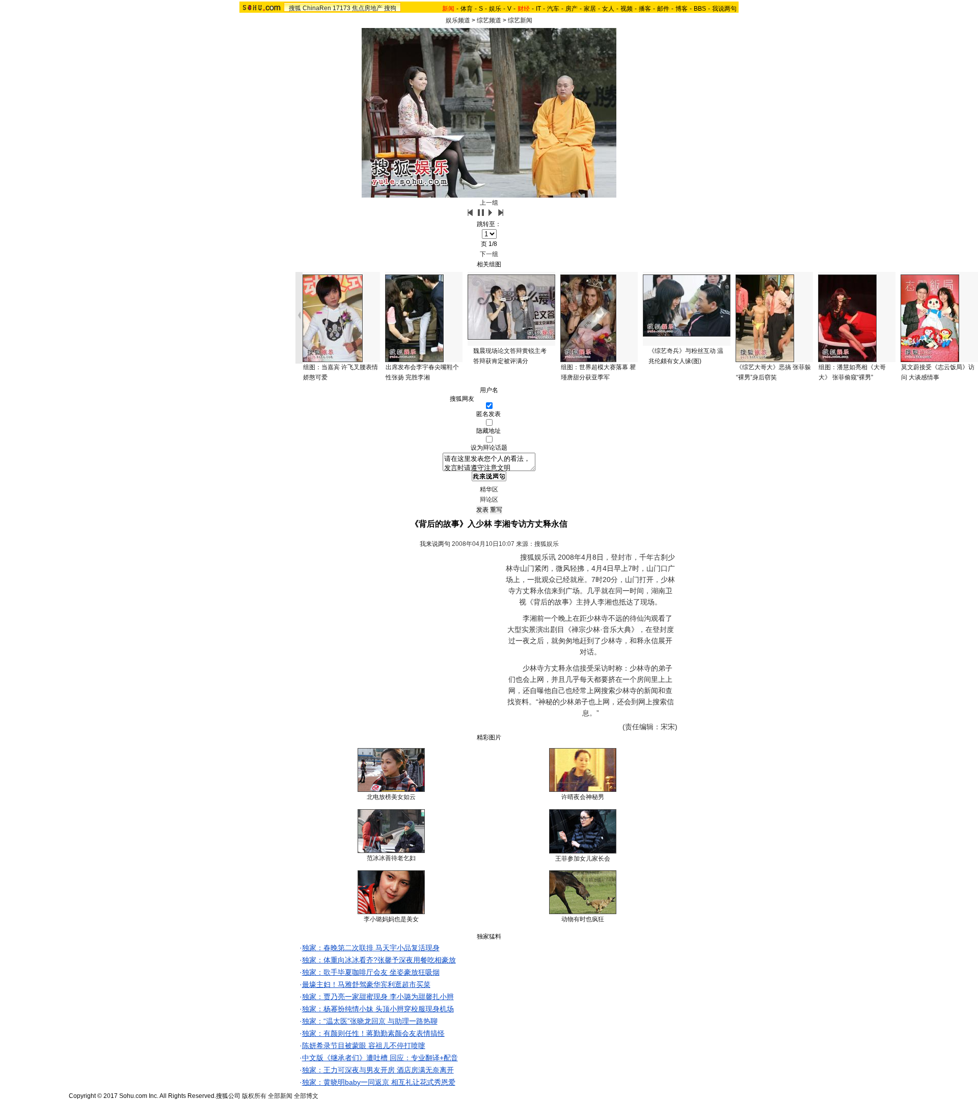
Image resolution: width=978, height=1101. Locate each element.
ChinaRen (317, 8)
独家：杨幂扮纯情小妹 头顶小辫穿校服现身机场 (378, 1009)
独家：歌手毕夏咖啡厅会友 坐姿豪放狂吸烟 (371, 972)
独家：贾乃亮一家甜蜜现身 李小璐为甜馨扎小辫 (378, 997)
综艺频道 (489, 20)
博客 (681, 8)
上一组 (489, 202)
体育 (466, 8)
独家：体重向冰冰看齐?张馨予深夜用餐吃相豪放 (379, 960)
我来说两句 (435, 543)
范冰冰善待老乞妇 (391, 858)
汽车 (553, 8)
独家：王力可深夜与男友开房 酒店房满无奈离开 (378, 1070)
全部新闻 (280, 1095)
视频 (626, 8)
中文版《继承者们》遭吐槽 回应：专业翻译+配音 (380, 1058)
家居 (590, 8)
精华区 (489, 489)
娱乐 (495, 8)
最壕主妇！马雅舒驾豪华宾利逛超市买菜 (366, 984)
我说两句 (724, 8)
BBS (700, 8)
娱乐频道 (458, 20)
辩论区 (489, 499)
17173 (341, 8)
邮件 (663, 8)
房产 (571, 8)
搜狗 (390, 8)
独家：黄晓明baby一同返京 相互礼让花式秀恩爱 (378, 1082)
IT (538, 8)
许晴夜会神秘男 (582, 797)
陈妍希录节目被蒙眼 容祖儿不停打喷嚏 (363, 1045)
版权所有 (254, 1095)
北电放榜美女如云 (391, 797)
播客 (645, 8)
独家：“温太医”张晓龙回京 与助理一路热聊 (370, 1021)
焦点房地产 (367, 8)
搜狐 (295, 8)
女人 (608, 8)
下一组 (489, 254)
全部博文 (306, 1095)
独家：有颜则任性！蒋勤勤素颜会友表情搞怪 (373, 1033)
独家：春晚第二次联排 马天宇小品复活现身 (371, 948)
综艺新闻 (520, 20)
